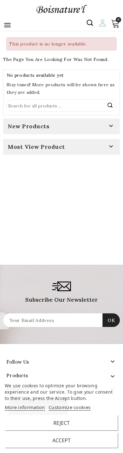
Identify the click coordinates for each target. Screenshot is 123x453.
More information (25, 407)
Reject (61, 423)
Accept (61, 440)
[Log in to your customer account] (102, 22)
